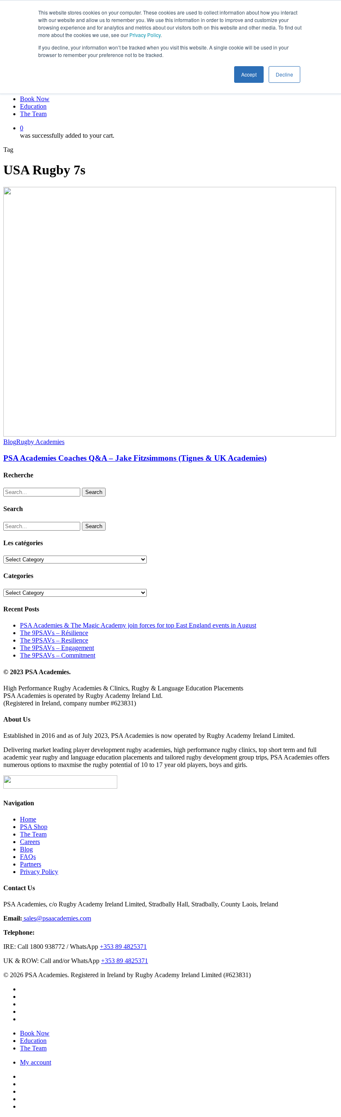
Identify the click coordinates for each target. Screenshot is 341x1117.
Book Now (34, 1033)
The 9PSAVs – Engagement (57, 647)
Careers (30, 841)
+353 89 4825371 (123, 946)
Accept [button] (249, 74)
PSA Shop (33, 826)
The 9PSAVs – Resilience (54, 640)
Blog (9, 441)
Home (28, 819)
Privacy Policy (145, 34)
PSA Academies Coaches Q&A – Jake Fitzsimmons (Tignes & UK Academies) (135, 458)
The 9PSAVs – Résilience (54, 632)
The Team (33, 834)
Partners (30, 864)
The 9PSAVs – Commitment (57, 655)
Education (33, 1040)
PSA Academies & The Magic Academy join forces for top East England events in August (138, 625)
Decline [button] (284, 74)
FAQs (28, 856)
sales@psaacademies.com (56, 918)
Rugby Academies (40, 441)
